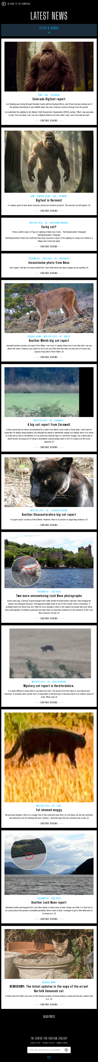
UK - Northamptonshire (57, 222)
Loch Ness (47, 258)
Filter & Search (49, 28)
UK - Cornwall (57, 420)
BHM (40, 95)
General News (43, 196)
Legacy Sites (35, 1043)
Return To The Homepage (19, 3)
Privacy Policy (49, 1043)
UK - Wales (64, 336)
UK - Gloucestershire (57, 510)
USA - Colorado (52, 95)
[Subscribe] (66, 1050)
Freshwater (34, 258)
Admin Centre (62, 1043)
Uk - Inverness (62, 258)
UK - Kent (57, 805)
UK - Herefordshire (56, 681)
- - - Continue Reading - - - (49, 120)
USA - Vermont (60, 196)
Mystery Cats (36, 222)
